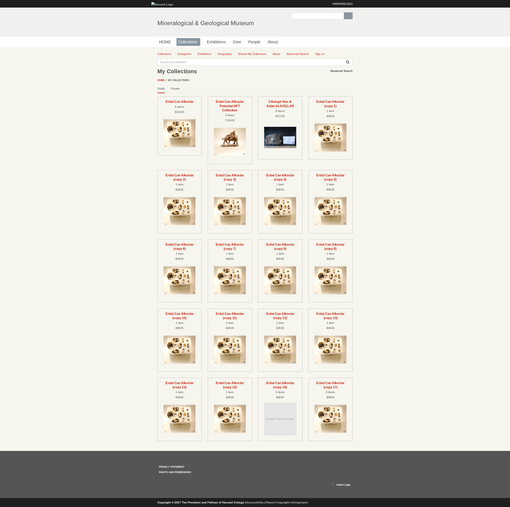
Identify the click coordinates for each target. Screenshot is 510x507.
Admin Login (343, 484)
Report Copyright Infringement (287, 502)
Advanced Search (341, 70)
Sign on (320, 53)
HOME (165, 42)
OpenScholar (321, 485)
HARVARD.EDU (342, 3)
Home (161, 80)
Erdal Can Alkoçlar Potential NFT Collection (230, 106)
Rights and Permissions (175, 472)
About (273, 42)
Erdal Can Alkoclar (180, 101)
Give (237, 42)
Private (175, 88)
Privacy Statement (171, 466)
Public (161, 88)
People (254, 42)
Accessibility (255, 502)
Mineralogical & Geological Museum (205, 23)
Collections (187, 42)
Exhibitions (216, 42)
